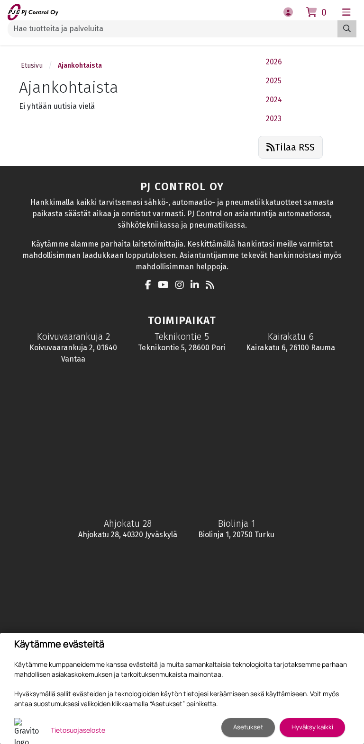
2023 (274, 118)
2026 (274, 61)
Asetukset (248, 727)
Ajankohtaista (80, 66)
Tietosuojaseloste (78, 730)
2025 (274, 80)
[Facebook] (150, 285)
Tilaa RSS (295, 147)
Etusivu (32, 66)
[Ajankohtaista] (212, 285)
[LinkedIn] (197, 285)
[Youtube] (165, 285)
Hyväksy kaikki (312, 727)
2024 (274, 99)
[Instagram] (182, 285)
